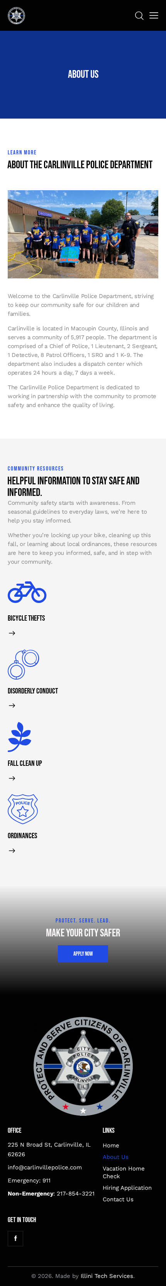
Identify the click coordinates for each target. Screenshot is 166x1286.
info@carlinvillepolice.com (45, 1167)
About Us (116, 1157)
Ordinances (22, 836)
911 (46, 1180)
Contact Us (118, 1199)
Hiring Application (127, 1187)
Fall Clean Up (25, 764)
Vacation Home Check (124, 1172)
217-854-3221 (76, 1193)
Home (111, 1145)
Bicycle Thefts (26, 619)
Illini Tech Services (107, 1276)
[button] (153, 15)
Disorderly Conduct (33, 691)
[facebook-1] (15, 1238)
